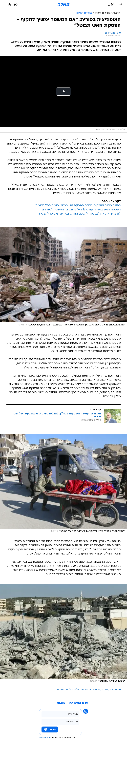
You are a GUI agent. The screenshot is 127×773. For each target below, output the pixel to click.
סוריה (118, 689)
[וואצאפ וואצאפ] (16, 4)
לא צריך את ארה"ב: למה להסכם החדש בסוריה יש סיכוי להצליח (80, 213)
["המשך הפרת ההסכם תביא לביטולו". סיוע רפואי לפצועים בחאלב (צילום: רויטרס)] (63, 484)
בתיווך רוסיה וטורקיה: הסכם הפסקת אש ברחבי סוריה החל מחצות (78, 205)
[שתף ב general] (9, 4)
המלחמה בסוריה (65, 689)
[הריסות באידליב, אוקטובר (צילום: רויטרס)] (63, 634)
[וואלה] (63, 4)
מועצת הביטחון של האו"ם (87, 689)
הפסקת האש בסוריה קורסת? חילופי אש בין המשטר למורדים (81, 209)
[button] (110, 4)
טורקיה (104, 689)
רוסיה (111, 689)
